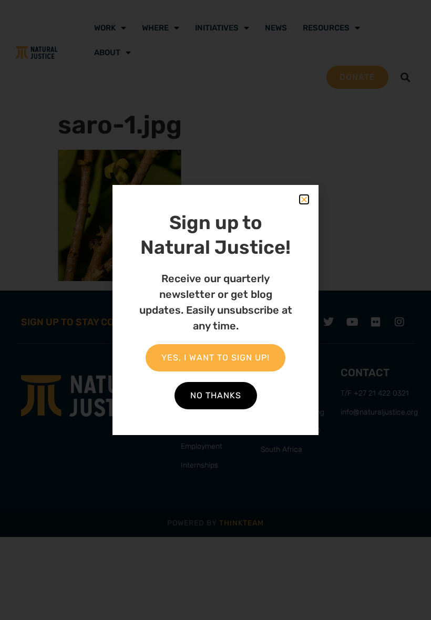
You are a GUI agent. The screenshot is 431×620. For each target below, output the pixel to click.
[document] (215, 310)
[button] (304, 199)
